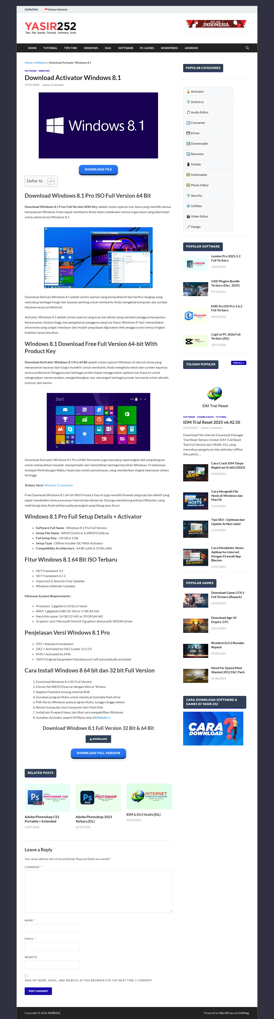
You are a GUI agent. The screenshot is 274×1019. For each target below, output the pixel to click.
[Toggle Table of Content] (49, 181)
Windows (91, 48)
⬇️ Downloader (197, 143)
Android (191, 48)
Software (125, 48)
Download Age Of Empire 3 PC (223, 620)
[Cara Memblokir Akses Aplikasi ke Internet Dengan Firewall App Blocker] (195, 557)
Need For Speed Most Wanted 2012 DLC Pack (228, 670)
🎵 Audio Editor (197, 112)
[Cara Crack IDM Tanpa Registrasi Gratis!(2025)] (195, 472)
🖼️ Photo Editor (197, 185)
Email (30, 938)
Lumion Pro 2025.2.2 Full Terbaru (226, 258)
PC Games (147, 48)
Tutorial (50, 48)
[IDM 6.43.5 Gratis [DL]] (149, 796)
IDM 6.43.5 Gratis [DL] (143, 814)
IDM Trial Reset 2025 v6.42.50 (211, 422)
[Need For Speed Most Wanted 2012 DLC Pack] (195, 676)
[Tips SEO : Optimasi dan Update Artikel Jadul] (195, 529)
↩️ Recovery (195, 154)
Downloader (205, 417)
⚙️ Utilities (194, 206)
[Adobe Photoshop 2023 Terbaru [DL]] (98, 798)
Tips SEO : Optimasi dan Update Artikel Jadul (228, 522)
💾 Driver (193, 133)
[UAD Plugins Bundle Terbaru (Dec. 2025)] (195, 289)
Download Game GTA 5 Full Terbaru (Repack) (227, 595)
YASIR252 (54, 1013)
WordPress (169, 48)
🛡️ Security (194, 195)
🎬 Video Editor (197, 216)
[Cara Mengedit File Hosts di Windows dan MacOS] (195, 501)
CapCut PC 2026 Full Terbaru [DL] (226, 336)
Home (32, 48)
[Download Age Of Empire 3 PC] (195, 626)
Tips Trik (70, 48)
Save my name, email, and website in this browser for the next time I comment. (89, 980)
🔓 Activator (195, 91)
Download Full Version (98, 753)
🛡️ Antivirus (195, 102)
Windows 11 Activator (58, 485)
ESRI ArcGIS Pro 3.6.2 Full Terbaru (226, 308)
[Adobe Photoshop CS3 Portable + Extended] (47, 798)
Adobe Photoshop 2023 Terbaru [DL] (94, 819)
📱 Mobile (193, 164)
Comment (33, 867)
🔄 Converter (195, 122)
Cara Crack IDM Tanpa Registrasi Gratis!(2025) (228, 465)
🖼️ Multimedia (196, 174)
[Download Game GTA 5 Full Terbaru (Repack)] (195, 601)
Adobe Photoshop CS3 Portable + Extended (42, 819)
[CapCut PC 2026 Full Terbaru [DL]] (195, 341)
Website (31, 957)
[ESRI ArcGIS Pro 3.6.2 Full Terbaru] (195, 315)
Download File (98, 169)
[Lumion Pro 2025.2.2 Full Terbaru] (195, 264)
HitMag (244, 1013)
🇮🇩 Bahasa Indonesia (56, 9)
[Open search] (247, 48)
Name (30, 920)
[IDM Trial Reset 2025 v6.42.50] (214, 394)
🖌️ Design (193, 226)
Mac (108, 48)
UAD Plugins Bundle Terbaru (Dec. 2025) (225, 283)
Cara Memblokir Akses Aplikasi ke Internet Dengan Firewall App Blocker (227, 554)
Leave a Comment (53, 84)
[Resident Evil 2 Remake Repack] (195, 651)
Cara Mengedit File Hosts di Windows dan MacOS (227, 495)
